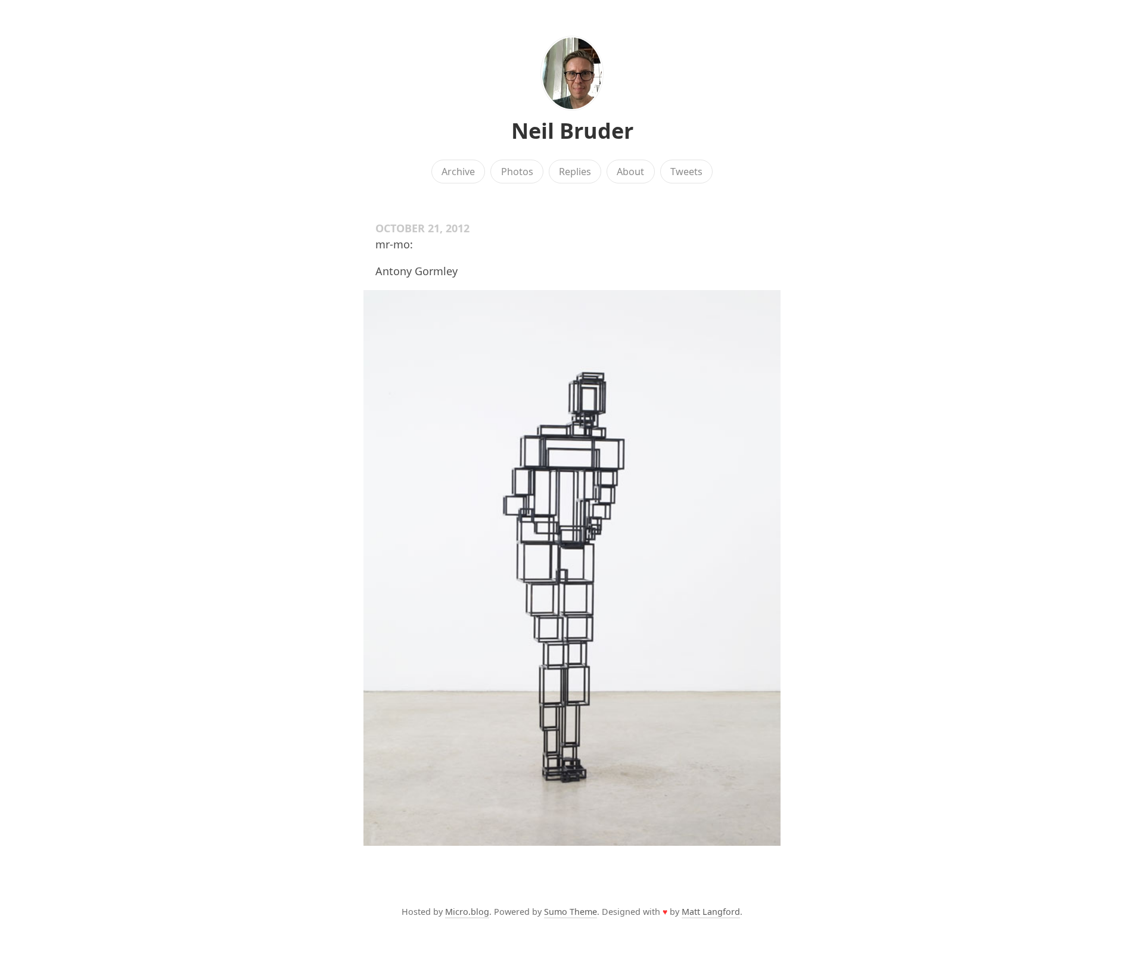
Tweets (686, 171)
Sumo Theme (570, 911)
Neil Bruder (572, 130)
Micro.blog (467, 911)
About (630, 171)
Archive (458, 171)
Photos (517, 171)
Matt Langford (711, 911)
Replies (575, 171)
